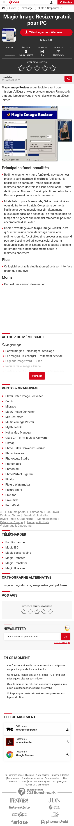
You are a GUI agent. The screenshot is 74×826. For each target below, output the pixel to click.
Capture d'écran (10, 515)
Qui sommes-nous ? (14, 775)
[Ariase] (19, 822)
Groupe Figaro (59, 781)
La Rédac (7, 77)
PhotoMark (12, 469)
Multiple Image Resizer (19, 422)
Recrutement (13, 778)
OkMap (10, 443)
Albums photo (17, 512)
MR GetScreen (14, 417)
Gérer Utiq (12, 781)
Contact (65, 775)
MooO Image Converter (19, 411)
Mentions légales (42, 781)
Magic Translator (16, 563)
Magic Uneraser (15, 568)
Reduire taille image (17, 366)
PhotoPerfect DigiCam (19, 474)
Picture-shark (13, 489)
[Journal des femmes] (19, 800)
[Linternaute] (19, 807)
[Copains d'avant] (19, 814)
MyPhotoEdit (13, 427)
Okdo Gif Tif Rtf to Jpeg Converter (26, 437)
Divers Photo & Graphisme (16, 519)
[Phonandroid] (54, 822)
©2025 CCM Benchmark (37, 784)
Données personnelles (32, 778)
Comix (9, 401)
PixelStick (11, 500)
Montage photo (47, 519)
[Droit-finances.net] (54, 807)
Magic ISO (11, 547)
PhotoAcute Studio (17, 458)
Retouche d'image (11, 522)
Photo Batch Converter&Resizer (25, 448)
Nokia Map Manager (18, 432)
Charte (23, 781)
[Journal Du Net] (54, 800)
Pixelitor (10, 495)
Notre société (42, 775)
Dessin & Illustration (36, 515)
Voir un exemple (62, 642)
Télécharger (26, 8)
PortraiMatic (13, 505)
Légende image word (18, 361)
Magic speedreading (18, 552)
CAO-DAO (53, 512)
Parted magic (13, 351)
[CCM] (13, 2)
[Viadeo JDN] (54, 814)
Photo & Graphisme (48, 8)
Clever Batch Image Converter (24, 396)
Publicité (55, 775)
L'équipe (30, 775)
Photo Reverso (14, 453)
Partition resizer (15, 542)
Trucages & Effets (38, 522)
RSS (30, 781)
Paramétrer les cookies (56, 778)
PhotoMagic (13, 463)
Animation (36, 512)
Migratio (10, 406)
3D (2, 512)
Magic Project (26, 55)
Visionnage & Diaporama (16, 525)
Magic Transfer (15, 558)
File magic (11, 356)
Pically (9, 479)
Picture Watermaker (17, 484)
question (67, 2)
